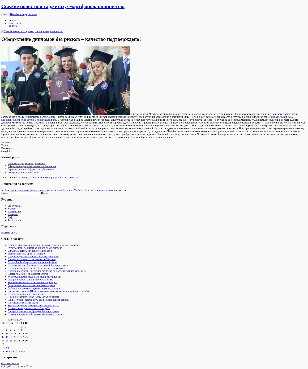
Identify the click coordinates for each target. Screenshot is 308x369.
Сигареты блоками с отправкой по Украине (32, 259)
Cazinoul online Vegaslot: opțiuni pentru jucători (32, 262)
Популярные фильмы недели (23, 302)
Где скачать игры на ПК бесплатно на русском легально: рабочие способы (48, 291)
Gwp (49, 177)
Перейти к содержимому (23, 14)
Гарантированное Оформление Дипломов (31, 169)
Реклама (12, 26)
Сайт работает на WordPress (16, 366)
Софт (10, 217)
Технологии (14, 220)
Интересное (14, 211)
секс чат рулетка (10, 363)
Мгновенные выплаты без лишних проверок (32, 282)
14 (18, 333)
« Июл (5, 347)
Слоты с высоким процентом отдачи (28, 273)
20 (14, 337)
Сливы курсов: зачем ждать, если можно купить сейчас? (38, 299)
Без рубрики (71, 177)
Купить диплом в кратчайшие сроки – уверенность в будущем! (37, 190)
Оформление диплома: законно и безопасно (32, 166)
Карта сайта (14, 23)
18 (7, 337)
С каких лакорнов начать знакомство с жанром (33, 296)
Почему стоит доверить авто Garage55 (29, 308)
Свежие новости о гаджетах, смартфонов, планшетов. (62, 6)
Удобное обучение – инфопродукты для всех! (100, 190)
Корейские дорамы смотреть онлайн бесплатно (33, 305)
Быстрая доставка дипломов (23, 172)
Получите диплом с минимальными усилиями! (33, 256)
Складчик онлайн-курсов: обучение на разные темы (36, 268)
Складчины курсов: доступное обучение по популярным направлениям (47, 271)
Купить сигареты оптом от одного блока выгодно (35, 247)
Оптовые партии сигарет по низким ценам (31, 285)
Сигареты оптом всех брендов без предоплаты (33, 311)
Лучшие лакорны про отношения (26, 294)
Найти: (5, 193)
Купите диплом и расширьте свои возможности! (34, 276)
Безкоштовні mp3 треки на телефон (27, 253)
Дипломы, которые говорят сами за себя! (30, 250)
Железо (12, 208)
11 (7, 333)
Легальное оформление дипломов (26, 163)
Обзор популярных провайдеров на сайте (30, 279)
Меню (5, 14)
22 (22, 337)
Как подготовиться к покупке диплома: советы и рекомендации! (43, 245)
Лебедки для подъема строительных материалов (34, 288)
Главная (12, 20)
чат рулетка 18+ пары (13, 351)
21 (18, 337)
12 (10, 333)
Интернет (13, 214)
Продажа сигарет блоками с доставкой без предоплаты (38, 265)
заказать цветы (9, 232)
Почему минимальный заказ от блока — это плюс (35, 314)
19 (10, 337)
